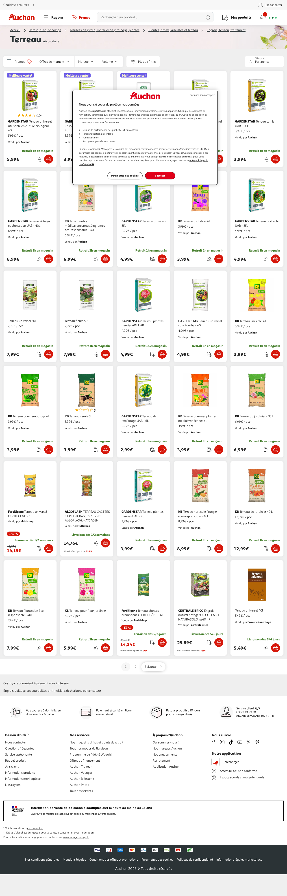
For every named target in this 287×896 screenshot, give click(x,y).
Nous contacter (15, 742)
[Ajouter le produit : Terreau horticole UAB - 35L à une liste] (266, 259)
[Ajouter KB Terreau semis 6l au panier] (105, 449)
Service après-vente (18, 754)
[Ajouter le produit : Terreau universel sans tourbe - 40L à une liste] (209, 354)
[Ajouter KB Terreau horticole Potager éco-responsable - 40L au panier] (218, 548)
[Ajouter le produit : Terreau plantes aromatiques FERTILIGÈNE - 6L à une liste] (153, 642)
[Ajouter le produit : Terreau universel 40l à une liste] (266, 648)
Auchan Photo (79, 785)
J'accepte (160, 175)
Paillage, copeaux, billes (31, 691)
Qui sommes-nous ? (166, 742)
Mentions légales (74, 860)
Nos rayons (12, 785)
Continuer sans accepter (202, 95)
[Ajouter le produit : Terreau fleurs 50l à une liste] (96, 354)
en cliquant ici (35, 828)
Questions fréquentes (19, 748)
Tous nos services (81, 791)
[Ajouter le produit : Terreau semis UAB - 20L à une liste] (266, 159)
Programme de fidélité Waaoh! (91, 754)
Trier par (259, 58)
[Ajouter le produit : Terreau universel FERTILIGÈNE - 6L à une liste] (39, 548)
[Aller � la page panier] (268, 17)
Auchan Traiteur (81, 767)
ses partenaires (98, 110)
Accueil (15, 30)
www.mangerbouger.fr (76, 837)
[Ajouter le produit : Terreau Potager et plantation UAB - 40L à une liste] (39, 259)
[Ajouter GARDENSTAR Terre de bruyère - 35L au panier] (162, 258)
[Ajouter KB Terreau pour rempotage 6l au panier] (48, 449)
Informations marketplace (23, 779)
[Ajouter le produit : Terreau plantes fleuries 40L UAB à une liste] (153, 354)
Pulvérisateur (92, 691)
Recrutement (161, 760)
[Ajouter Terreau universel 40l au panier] (275, 647)
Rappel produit (15, 760)
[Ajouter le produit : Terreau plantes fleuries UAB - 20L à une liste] (153, 548)
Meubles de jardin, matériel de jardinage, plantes (104, 30)
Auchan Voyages (81, 773)
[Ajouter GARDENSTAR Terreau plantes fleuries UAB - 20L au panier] (162, 548)
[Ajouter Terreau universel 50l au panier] (48, 354)
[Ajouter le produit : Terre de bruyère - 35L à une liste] (153, 259)
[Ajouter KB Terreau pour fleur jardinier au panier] (105, 647)
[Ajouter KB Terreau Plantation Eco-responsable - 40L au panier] (48, 647)
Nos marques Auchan (167, 748)
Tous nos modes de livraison (89, 748)
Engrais (8, 691)
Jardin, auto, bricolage (45, 30)
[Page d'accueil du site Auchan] (23, 17)
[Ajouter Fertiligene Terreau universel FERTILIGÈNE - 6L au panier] (48, 548)
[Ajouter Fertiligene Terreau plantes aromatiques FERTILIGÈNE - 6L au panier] (162, 642)
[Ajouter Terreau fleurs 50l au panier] (105, 354)
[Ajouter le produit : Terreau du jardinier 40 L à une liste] (266, 548)
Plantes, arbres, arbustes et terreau (173, 30)
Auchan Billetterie (82, 779)
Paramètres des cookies (125, 175)
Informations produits (20, 773)
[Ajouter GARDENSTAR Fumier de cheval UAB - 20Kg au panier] (218, 159)
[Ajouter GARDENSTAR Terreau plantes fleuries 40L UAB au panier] (162, 354)
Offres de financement (85, 760)
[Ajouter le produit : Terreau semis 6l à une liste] (96, 450)
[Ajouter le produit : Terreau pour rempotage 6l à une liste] (39, 450)
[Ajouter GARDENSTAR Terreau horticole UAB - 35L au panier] (275, 258)
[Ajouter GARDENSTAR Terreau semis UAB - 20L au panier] (275, 159)
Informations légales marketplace (239, 860)
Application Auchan (166, 767)
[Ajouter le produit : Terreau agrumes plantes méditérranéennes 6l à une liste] (209, 450)
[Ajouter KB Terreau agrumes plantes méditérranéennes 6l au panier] (218, 449)
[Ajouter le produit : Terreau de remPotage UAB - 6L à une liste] (153, 450)
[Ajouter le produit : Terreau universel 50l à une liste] (39, 354)
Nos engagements (165, 754)
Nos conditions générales (42, 860)
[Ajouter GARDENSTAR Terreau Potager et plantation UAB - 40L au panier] (48, 258)
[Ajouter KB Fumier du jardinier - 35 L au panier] (275, 449)
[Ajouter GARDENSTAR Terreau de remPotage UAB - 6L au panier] (162, 449)
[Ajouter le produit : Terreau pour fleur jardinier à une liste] (96, 648)
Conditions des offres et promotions (113, 860)
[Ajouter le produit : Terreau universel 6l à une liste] (266, 354)
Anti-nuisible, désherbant (65, 691)
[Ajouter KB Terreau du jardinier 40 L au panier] (275, 548)
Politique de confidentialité (195, 860)
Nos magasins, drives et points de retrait (96, 742)
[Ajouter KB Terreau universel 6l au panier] (275, 354)
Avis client (12, 767)
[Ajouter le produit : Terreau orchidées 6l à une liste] (209, 259)
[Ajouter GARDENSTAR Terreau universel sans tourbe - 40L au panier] (218, 354)
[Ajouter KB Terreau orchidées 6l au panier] (218, 258)
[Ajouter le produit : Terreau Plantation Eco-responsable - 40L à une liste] (39, 648)
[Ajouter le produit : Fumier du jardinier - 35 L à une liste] (266, 450)
